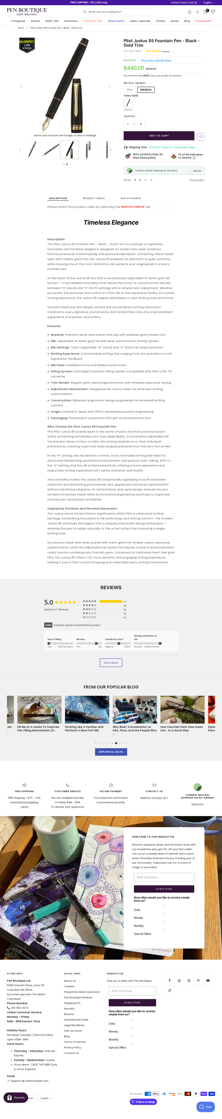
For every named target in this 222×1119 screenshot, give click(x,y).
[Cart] (205, 12)
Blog (187, 21)
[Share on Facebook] (135, 180)
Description (58, 198)
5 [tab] (109, 743)
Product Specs (94, 198)
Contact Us (71, 1053)
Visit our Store (73, 1031)
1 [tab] (95, 743)
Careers (69, 986)
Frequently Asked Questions (82, 992)
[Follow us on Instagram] (189, 980)
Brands (35, 21)
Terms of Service (75, 1042)
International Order (76, 1019)
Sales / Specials (140, 21)
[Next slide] (109, 85)
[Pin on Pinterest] (140, 180)
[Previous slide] (21, 85)
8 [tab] (119, 743)
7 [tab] (116, 743)
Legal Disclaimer (74, 1025)
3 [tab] (102, 743)
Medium (146, 89)
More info (197, 170)
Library (175, 21)
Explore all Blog (111, 752)
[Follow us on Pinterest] (198, 980)
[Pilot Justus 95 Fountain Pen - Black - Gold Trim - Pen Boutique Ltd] (32, 149)
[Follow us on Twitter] (179, 980)
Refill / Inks (52, 21)
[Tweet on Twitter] (145, 180)
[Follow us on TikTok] (169, 990)
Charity (160, 21)
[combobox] (119, 12)
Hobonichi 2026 (93, 21)
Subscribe (164, 889)
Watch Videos (131, 198)
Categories (18, 21)
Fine (130, 89)
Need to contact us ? (154, 798)
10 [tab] (126, 743)
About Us (70, 981)
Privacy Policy (72, 1047)
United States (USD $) (184, 2)
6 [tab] (112, 743)
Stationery (71, 21)
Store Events (116, 21)
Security (69, 1008)
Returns (69, 1014)
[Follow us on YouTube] (208, 980)
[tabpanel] (135, 715)
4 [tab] (106, 743)
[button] (189, 11)
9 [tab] (123, 743)
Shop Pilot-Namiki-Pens (156, 60)
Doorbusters (203, 21)
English (208, 2)
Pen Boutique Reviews (78, 997)
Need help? (197, 180)
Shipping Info (72, 1003)
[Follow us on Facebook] (169, 980)
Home (21, 28)
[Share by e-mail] (151, 180)
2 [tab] (99, 743)
